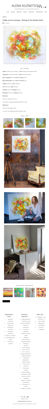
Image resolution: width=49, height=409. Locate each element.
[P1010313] (30, 123)
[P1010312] (19, 123)
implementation (39, 11)
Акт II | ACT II (26, 351)
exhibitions (19, 11)
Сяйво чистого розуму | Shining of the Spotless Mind (23, 20)
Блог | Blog (41, 321)
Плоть (4, 99)
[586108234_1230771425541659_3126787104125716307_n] (24, 252)
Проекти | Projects (10, 335)
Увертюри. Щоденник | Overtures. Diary (26, 360)
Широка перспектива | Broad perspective (26, 339)
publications (31, 11)
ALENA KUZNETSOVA (27, 5)
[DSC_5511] (24, 207)
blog (46, 11)
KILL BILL (26, 366)
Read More (6, 301)
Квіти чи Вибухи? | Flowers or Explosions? (26, 325)
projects (25, 11)
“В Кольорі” (5, 102)
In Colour (5, 111)
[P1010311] (8, 123)
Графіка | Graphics (26, 388)
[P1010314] (41, 123)
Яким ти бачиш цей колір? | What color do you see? (26, 374)
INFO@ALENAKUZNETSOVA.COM (24, 401)
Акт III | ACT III (26, 349)
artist (8, 11)
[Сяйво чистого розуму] (24, 158)
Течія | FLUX (26, 364)
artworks (13, 11)
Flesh (4, 108)
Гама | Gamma (26, 347)
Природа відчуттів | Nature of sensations (26, 380)
